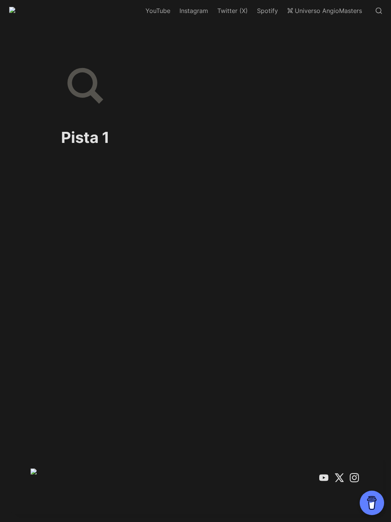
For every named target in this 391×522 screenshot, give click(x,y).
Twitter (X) (232, 11)
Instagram (193, 11)
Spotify (267, 11)
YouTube (157, 11)
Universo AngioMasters (328, 11)
